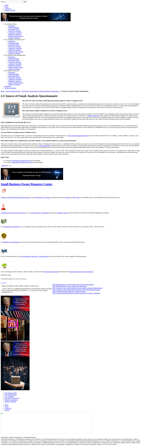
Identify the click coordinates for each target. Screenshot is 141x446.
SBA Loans (76, 197)
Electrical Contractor (14, 31)
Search (3, 1)
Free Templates (9, 396)
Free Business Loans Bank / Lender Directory (35, 256)
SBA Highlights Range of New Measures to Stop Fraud (69, 286)
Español (12, 10)
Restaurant (11, 26)
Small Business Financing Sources (20, 197)
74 (10, 165)
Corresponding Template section (20, 160)
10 (4, 165)
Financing (8, 86)
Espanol (7, 410)
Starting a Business (10, 88)
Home (6, 5)
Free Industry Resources (12, 398)
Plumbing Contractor (14, 34)
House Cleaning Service (15, 36)
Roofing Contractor (14, 38)
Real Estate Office (13, 29)
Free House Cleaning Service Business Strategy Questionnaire (40, 91)
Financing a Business (11, 400)
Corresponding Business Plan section (22, 162)
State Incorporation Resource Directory (81, 271)
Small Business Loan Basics (42, 197)
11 (6, 165)
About (6, 7)
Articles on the (5, 197)
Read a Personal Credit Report (40, 213)
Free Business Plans (11, 393)
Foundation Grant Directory (12, 226)
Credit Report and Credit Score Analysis (13, 213)
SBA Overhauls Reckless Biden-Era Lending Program (69, 291)
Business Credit (62, 213)
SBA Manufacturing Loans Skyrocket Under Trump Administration (73, 284)
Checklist (67, 197)
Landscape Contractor (15, 33)
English (7, 10)
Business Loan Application (12, 242)
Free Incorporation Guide (50, 271)
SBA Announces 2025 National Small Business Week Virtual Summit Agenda (76, 290)
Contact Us (8, 8)
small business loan (94, 115)
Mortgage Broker (13, 27)
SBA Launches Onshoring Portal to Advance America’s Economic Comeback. (76, 293)
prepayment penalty (45, 145)
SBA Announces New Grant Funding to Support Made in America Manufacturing (77, 288)
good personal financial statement (78, 135)
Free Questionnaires (11, 394)
